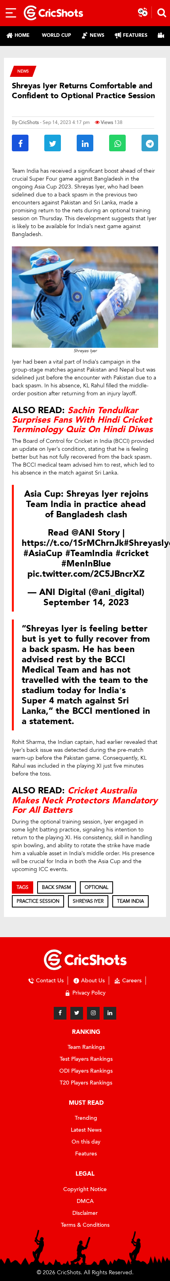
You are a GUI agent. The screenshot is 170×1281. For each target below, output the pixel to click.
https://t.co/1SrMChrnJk (73, 543)
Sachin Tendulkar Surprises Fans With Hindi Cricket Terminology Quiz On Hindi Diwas (82, 419)
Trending (86, 1118)
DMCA (85, 1201)
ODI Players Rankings (86, 1071)
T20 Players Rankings (86, 1083)
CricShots (29, 122)
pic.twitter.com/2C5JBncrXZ (86, 574)
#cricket (132, 553)
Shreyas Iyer (88, 901)
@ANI (83, 533)
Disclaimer (85, 1213)
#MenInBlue (86, 564)
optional (96, 887)
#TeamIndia (89, 553)
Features (86, 1153)
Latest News (86, 1130)
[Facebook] (60, 1013)
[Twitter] (76, 1013)
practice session (38, 901)
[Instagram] (93, 1013)
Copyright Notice (85, 1189)
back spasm (56, 887)
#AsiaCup (42, 553)
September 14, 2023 (86, 602)
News (23, 71)
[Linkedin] (110, 1013)
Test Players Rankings (86, 1059)
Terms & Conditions (85, 1225)
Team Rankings (86, 1047)
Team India (130, 901)
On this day (86, 1142)
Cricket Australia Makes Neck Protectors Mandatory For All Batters (84, 800)
